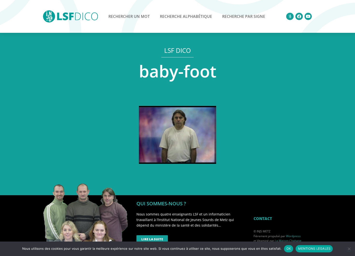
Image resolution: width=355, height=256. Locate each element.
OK (288, 248)
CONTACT (263, 218)
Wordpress (293, 236)
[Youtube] (308, 16)
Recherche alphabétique (186, 16)
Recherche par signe (243, 16)
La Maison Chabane (288, 241)
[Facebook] (299, 16)
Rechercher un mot (129, 16)
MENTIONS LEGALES (314, 248)
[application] (177, 135)
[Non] (349, 248)
